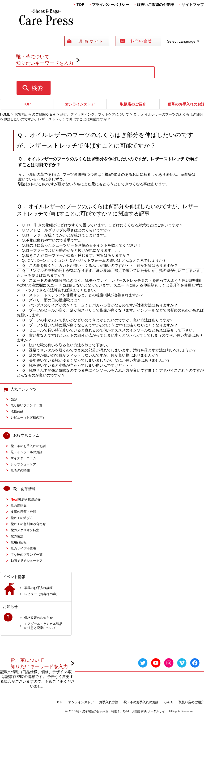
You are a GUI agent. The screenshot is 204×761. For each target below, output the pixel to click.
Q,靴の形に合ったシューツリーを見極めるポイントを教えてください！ (81, 245)
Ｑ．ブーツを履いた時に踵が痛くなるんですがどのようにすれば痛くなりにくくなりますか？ (100, 325)
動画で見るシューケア (26, 560)
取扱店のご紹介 (133, 104)
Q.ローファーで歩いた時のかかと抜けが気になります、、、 (72, 250)
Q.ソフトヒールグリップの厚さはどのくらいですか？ (66, 230)
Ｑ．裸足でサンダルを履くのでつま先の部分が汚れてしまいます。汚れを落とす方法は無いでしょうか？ (109, 350)
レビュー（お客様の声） (28, 417)
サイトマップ (193, 4)
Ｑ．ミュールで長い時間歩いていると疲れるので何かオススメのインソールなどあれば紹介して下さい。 (109, 330)
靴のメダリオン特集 (25, 530)
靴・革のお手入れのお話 (28, 446)
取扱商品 (17, 411)
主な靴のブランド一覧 (26, 554)
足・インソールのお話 (26, 452)
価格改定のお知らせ (38, 617)
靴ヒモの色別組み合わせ (28, 524)
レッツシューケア (23, 464)
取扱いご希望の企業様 (155, 4)
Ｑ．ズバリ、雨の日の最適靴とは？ (51, 300)
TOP (80, 4)
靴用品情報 (19, 542)
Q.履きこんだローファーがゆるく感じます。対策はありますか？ (76, 255)
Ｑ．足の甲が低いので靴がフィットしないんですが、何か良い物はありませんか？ (90, 355)
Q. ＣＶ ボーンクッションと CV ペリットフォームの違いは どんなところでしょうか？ (94, 260)
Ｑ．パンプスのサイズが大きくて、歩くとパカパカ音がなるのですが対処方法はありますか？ (100, 305)
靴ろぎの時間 (20, 470)
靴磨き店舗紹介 (26, 499)
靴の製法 (17, 536)
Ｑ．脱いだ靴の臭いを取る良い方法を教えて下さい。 (66, 345)
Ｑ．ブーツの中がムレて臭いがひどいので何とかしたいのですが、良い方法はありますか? (97, 320)
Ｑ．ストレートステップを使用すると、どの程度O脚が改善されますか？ (82, 295)
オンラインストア (80, 104)
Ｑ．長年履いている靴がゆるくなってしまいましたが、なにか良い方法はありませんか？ (96, 360)
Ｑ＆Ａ (168, 702)
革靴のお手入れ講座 (38, 588)
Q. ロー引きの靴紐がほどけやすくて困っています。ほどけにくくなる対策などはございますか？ (102, 225)
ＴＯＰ (58, 702)
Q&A (14, 399)
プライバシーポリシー (110, 4)
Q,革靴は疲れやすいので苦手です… (52, 240)
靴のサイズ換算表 (23, 548)
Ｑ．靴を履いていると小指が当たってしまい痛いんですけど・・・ (77, 365)
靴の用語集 (19, 505)
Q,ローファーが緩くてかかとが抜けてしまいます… (65, 235)
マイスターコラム (23, 458)
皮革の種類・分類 (23, 511)
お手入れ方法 (108, 702)
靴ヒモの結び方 (22, 517)
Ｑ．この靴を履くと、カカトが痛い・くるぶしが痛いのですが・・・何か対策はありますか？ (100, 265)
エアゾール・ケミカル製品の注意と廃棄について (43, 625)
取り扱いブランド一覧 (26, 405)
